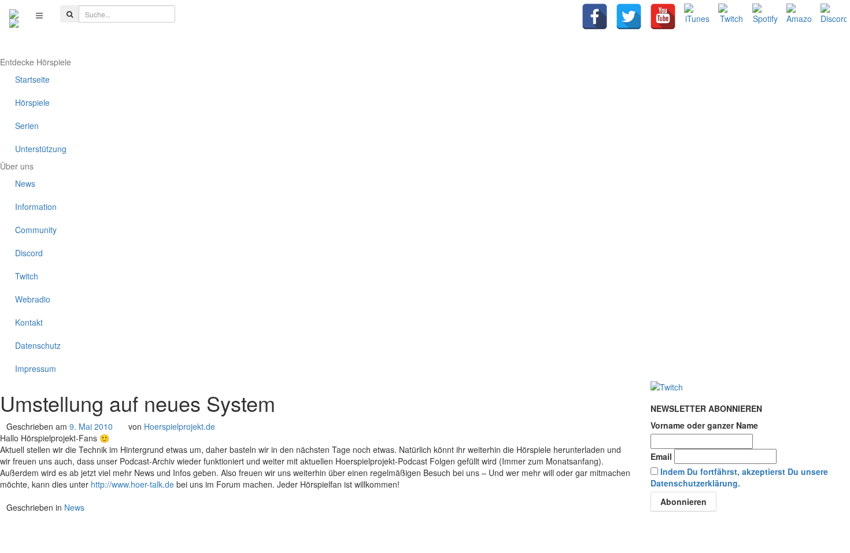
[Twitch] (731, 16)
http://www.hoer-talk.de (132, 484)
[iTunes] (697, 16)
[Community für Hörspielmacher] (14, 15)
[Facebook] (595, 16)
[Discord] (834, 16)
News (74, 507)
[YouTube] (663, 16)
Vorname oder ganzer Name (704, 425)
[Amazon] (799, 16)
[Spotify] (765, 16)
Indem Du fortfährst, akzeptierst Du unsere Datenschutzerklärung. (739, 477)
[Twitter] (629, 16)
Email (661, 456)
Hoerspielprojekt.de (179, 426)
